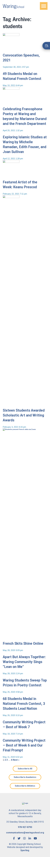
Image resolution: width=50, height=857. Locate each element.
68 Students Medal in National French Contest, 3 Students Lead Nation (24, 704)
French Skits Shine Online (23, 643)
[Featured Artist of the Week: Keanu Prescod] (11, 176)
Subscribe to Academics (25, 777)
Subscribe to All (25, 768)
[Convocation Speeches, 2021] (11, 49)
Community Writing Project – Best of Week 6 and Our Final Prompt (24, 745)
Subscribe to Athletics (25, 786)
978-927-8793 (25, 827)
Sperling (24, 850)
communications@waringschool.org (25, 832)
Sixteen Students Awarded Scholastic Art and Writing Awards (24, 415)
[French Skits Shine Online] (25, 637)
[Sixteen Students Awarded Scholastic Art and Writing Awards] (11, 404)
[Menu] (44, 6)
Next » (16, 760)
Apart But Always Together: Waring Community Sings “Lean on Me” (24, 662)
